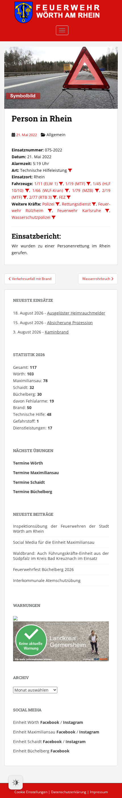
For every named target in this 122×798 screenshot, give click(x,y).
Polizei (48, 204)
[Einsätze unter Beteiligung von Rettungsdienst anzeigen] (94, 204)
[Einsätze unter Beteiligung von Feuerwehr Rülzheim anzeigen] (50, 211)
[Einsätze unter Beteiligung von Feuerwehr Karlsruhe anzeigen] (107, 211)
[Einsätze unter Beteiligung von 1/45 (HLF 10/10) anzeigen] (27, 190)
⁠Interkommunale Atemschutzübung (47, 580)
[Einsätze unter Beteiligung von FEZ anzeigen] (69, 197)
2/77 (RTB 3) (40, 197)
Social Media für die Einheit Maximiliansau (53, 542)
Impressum (99, 792)
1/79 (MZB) (82, 190)
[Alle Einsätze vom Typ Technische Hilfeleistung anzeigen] (70, 170)
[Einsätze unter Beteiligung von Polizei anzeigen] (58, 204)
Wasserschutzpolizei (31, 217)
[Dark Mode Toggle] (16, 782)
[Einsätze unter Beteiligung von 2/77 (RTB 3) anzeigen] (55, 197)
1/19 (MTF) (75, 183)
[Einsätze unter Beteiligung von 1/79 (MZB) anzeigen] (97, 190)
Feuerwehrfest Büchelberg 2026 (43, 569)
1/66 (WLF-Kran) (47, 190)
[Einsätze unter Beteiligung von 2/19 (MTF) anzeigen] (25, 197)
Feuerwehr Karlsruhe (79, 210)
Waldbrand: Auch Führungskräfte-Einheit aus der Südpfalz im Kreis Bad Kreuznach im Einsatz (61, 556)
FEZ (62, 197)
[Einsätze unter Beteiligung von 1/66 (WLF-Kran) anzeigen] (67, 190)
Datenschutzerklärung (68, 792)
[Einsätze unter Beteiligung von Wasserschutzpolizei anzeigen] (54, 217)
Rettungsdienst (76, 204)
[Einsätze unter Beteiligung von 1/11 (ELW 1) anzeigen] (61, 184)
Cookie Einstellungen (30, 792)
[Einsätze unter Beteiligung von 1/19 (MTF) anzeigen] (89, 184)
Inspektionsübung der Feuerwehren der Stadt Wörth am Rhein (61, 528)
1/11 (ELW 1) (46, 183)
